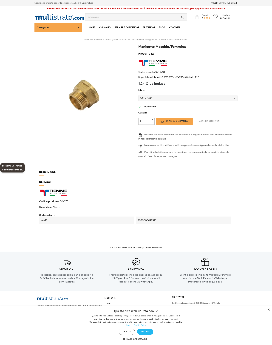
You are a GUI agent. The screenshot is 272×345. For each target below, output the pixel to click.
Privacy (139, 247)
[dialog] (136, 325)
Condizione (45, 206)
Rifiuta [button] (127, 331)
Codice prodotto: (146, 72)
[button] (136, 339)
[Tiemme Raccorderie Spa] (188, 63)
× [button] (268, 310)
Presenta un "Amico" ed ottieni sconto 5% (12, 167)
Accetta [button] (145, 331)
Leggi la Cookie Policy (136, 325)
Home (107, 303)
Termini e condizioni (153, 247)
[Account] (209, 3)
